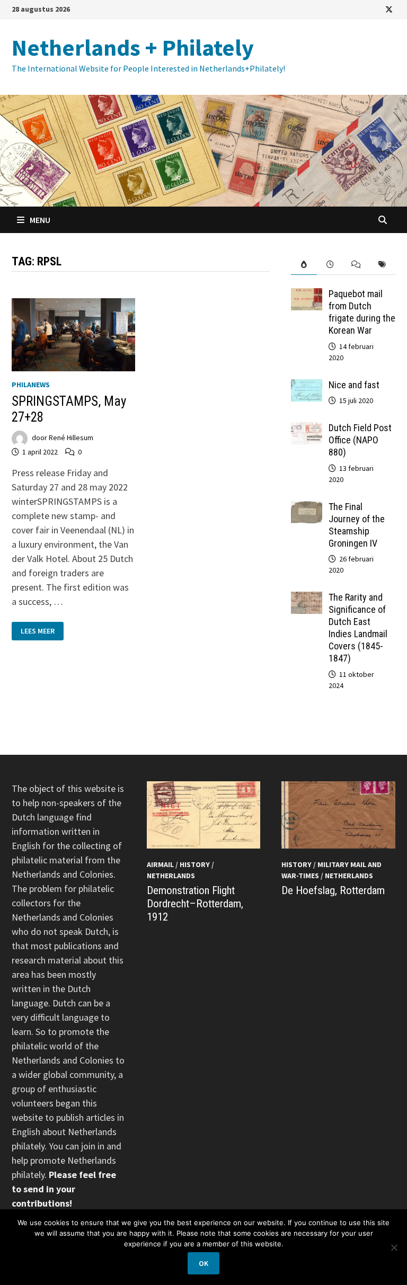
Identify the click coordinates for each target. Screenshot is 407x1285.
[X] (389, 9)
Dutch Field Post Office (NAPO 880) (360, 440)
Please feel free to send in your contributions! (64, 1188)
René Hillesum (71, 438)
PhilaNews (31, 384)
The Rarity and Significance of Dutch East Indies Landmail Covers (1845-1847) (358, 627)
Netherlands (171, 875)
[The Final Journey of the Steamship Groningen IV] (306, 508)
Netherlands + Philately (133, 47)
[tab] (304, 264)
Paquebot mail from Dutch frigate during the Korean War (362, 312)
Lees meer (42, 631)
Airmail (160, 864)
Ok (203, 1263)
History (195, 864)
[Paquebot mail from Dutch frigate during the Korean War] (306, 295)
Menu (39, 220)
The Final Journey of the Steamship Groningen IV (357, 525)
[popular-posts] (304, 264)
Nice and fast (354, 384)
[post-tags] (382, 264)
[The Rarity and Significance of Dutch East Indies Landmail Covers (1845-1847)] (306, 599)
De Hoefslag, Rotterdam (333, 890)
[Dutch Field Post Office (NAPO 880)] (306, 429)
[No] (393, 1247)
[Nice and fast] (306, 386)
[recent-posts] (330, 264)
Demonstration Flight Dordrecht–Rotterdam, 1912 (195, 903)
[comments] (356, 264)
